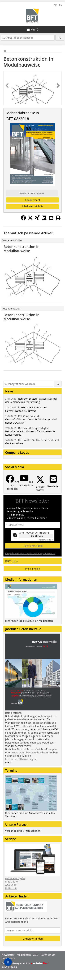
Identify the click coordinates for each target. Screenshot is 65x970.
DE (55, 5)
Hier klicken (36, 536)
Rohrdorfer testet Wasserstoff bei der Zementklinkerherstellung (31, 400)
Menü (34, 29)
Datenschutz (48, 954)
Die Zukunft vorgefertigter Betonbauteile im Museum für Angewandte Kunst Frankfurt (30, 431)
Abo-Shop (10, 884)
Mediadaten (12, 881)
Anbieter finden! (34, 938)
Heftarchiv (11, 888)
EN (60, 5)
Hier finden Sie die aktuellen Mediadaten (29, 620)
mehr (8, 762)
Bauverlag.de (9, 966)
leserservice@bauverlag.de (21, 759)
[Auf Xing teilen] (37, 219)
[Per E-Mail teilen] (51, 217)
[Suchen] (60, 37)
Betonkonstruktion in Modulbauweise (21, 248)
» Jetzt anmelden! (33, 545)
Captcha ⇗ (45, 540)
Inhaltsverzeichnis (32, 206)
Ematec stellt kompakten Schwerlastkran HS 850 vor (26, 409)
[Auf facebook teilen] (23, 219)
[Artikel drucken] (58, 217)
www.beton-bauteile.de (25, 752)
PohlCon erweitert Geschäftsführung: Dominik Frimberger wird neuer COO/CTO (31, 419)
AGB (35, 954)
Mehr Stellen (32, 568)
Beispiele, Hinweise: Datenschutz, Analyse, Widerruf (30, 553)
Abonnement (32, 200)
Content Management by (16, 963)
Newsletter (8, 954)
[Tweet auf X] (30, 219)
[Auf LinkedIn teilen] (44, 219)
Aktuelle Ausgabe (15, 878)
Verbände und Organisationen (23, 830)
